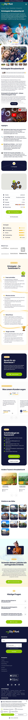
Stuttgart (14, 693)
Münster (6, 691)
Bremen (9, 695)
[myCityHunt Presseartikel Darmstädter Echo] (5, 254)
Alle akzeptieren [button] (7, 714)
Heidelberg (9, 693)
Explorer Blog (4, 663)
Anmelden (14, 651)
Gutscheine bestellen (15, 581)
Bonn (18, 693)
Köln (2, 691)
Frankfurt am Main (17, 691)
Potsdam (23, 694)
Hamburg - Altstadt (14, 690)
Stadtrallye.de (4, 671)
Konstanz (14, 695)
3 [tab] (15, 169)
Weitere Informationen (17, 706)
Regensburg (8, 694)
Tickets (2, 660)
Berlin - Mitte (22, 690)
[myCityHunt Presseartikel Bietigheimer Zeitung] (14, 248)
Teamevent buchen (14, 456)
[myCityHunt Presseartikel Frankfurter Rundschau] (14, 253)
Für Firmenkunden (14, 216)
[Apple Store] (14, 675)
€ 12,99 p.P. (14, 212)
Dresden (18, 694)
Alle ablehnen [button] (21, 714)
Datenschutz (4, 669)
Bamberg (23, 693)
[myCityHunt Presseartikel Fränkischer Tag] (23, 253)
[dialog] (14, 710)
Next (16, 417)
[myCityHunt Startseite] (8, 4)
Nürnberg (10, 691)
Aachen (14, 694)
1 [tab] (12, 169)
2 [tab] (14, 169)
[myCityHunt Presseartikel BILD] (23, 250)
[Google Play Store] (14, 679)
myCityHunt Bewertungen (6, 665)
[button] (14, 717)
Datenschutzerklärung (14, 648)
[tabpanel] (14, 164)
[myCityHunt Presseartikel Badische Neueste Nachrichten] (5, 248)
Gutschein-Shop (4, 661)
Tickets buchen (14, 374)
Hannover (3, 694)
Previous (11, 417)
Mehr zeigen (14, 103)
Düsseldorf (3, 693)
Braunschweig (4, 695)
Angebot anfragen (14, 461)
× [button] (26, 701)
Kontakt (3, 667)
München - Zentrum (5, 690)
